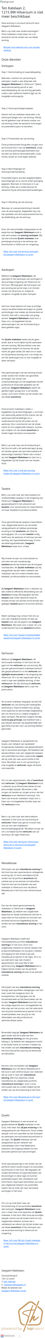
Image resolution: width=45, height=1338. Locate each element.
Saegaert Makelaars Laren (14, 1290)
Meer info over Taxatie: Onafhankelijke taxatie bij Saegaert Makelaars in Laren (22, 636)
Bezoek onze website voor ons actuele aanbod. (22, 49)
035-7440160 (9, 1281)
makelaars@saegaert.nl (15, 1284)
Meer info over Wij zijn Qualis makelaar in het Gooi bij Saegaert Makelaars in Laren (22, 1243)
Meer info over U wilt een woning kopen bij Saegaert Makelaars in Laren (22, 472)
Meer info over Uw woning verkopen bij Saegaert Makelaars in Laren (21, 253)
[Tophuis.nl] (23, 1316)
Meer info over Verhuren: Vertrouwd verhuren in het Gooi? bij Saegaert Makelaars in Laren (21, 844)
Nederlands (9, 1336)
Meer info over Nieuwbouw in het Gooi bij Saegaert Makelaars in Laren (22, 1098)
